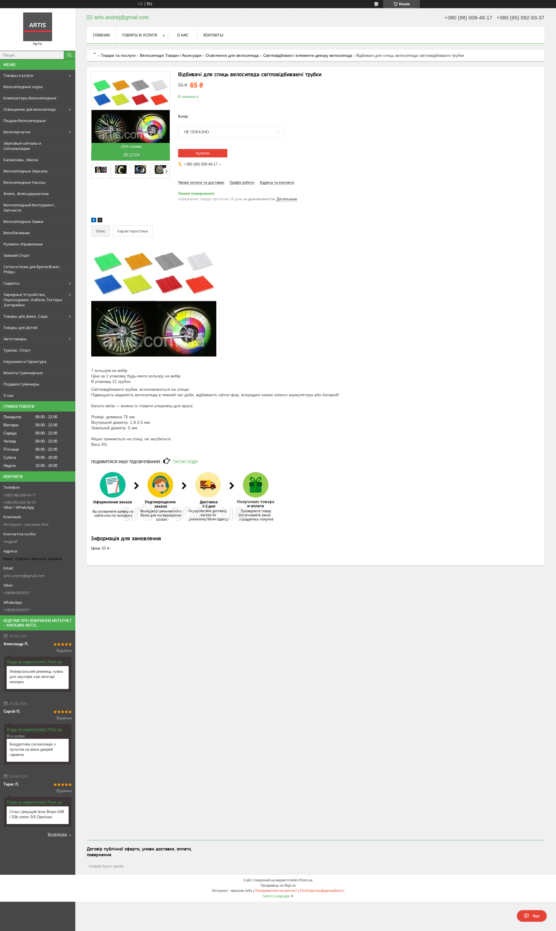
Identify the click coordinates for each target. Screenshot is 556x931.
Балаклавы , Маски (20, 159)
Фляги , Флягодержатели (26, 193)
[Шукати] (69, 55)
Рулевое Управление (23, 244)
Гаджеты (11, 283)
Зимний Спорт (16, 255)
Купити (202, 153)
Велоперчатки (16, 131)
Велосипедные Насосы (24, 182)
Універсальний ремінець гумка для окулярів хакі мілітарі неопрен (36, 676)
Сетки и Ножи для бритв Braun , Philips (32, 269)
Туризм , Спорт (17, 350)
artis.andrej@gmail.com (24, 575)
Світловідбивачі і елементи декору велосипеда (307, 55)
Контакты (213, 35)
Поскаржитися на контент (276, 891)
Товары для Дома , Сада (25, 316)
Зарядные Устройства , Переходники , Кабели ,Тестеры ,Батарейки (32, 300)
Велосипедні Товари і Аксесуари (171, 55)
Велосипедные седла (23, 86)
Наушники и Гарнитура (24, 361)
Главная (101, 35)
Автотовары (15, 338)
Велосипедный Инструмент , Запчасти (29, 207)
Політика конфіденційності (322, 891)
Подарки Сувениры (21, 384)
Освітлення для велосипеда (232, 55)
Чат (536, 916)
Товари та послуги (118, 55)
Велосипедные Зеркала (25, 171)
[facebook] (93, 221)
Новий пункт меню (106, 866)
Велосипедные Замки (23, 221)
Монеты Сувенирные (23, 372)
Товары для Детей (20, 327)
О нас (8, 395)
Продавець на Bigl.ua (278, 885)
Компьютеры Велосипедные (29, 98)
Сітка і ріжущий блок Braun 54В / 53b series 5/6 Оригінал (37, 814)
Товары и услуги (18, 75)
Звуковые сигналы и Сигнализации (22, 146)
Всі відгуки (57, 834)
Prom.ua (305, 880)
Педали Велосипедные (24, 120)
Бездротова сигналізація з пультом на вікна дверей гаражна (33, 749)
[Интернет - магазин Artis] (37, 26)
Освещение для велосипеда (29, 109)
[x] (100, 221)
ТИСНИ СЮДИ (184, 462)
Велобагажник (16, 232)
